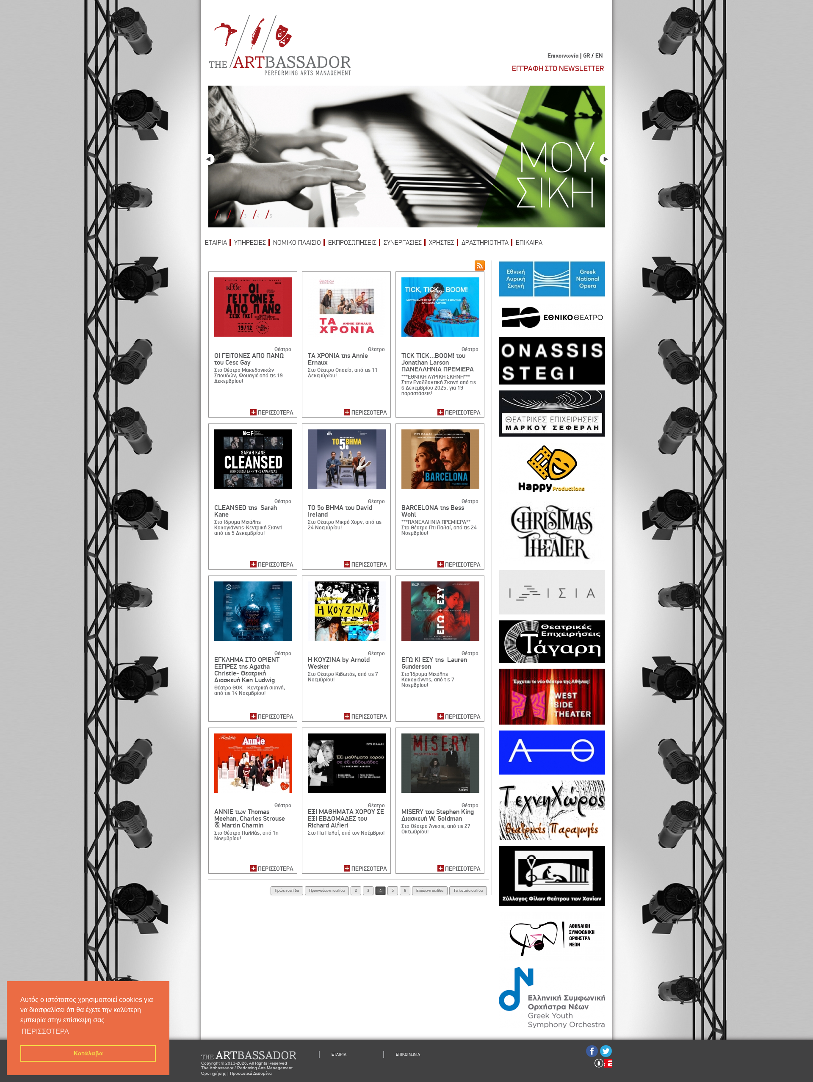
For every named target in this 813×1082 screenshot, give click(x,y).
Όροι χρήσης (213, 1073)
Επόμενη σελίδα (429, 890)
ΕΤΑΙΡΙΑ (216, 242)
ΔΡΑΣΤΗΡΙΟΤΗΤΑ (485, 242)
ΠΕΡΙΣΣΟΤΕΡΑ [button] (45, 1031)
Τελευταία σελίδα (468, 890)
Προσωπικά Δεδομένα (251, 1073)
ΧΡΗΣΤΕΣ (441, 242)
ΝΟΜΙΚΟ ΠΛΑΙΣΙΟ (297, 242)
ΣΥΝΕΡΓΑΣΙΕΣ (403, 242)
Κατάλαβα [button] (88, 1053)
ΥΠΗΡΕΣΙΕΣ (250, 242)
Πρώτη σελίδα (287, 890)
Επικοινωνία (563, 56)
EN (599, 56)
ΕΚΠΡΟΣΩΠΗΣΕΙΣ (352, 242)
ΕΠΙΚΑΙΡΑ (529, 242)
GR (586, 56)
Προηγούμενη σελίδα (327, 890)
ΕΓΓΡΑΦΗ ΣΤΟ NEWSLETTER (558, 68)
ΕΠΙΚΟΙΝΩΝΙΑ (408, 1054)
